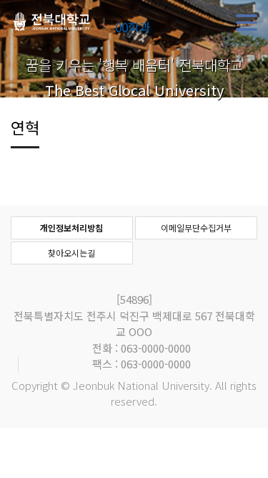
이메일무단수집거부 (196, 227)
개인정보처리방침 (71, 227)
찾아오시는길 (71, 253)
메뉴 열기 (246, 23)
